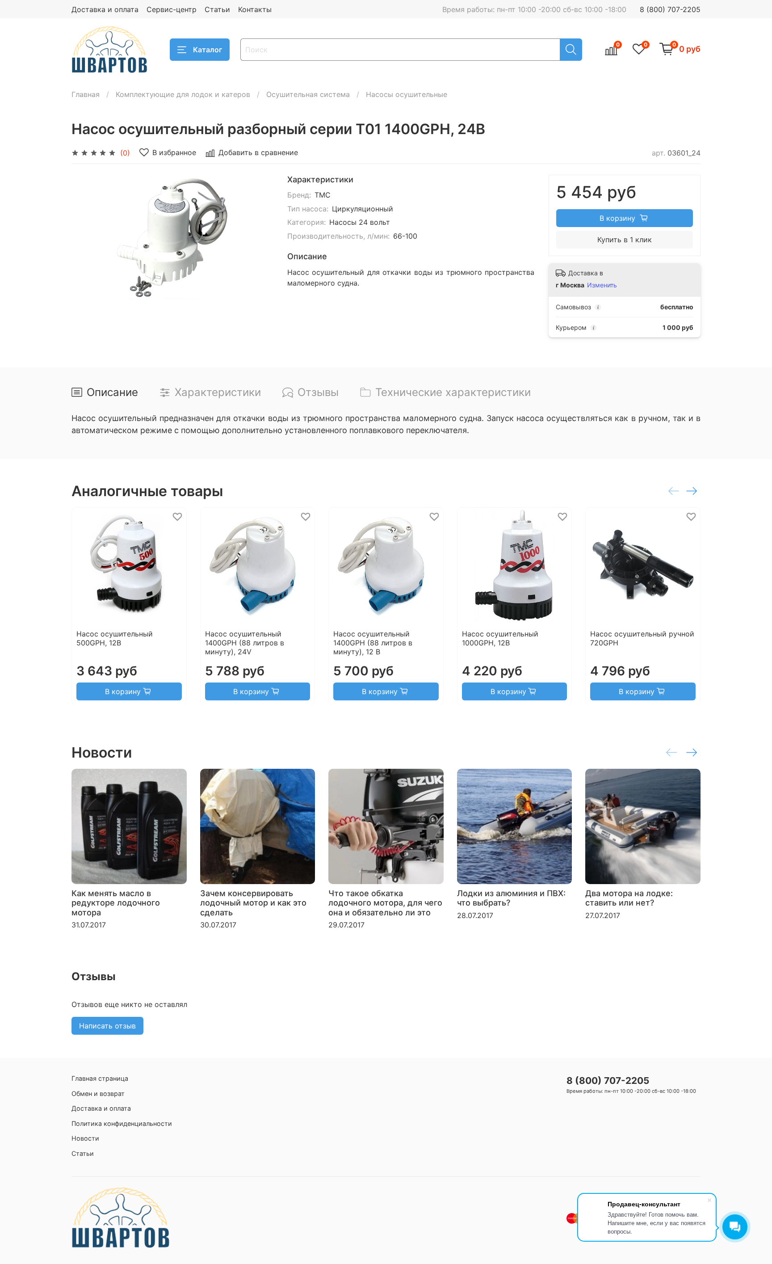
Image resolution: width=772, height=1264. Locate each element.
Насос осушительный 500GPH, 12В (114, 638)
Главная (85, 94)
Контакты (255, 9)
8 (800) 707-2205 (670, 9)
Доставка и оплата (104, 9)
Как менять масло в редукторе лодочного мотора (115, 902)
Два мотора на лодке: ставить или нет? (629, 897)
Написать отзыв (107, 1025)
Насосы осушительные (406, 94)
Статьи (217, 9)
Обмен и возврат (98, 1093)
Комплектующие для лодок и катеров (183, 94)
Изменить (602, 285)
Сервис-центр (172, 9)
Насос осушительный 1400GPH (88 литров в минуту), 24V (244, 642)
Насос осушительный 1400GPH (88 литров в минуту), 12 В (372, 642)
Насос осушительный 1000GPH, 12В (500, 638)
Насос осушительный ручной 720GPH (642, 638)
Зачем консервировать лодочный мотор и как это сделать (253, 902)
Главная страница (99, 1078)
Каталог (207, 49)
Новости (85, 1138)
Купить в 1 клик (624, 239)
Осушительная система (308, 94)
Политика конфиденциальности (121, 1123)
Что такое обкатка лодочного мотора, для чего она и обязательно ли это (385, 902)
